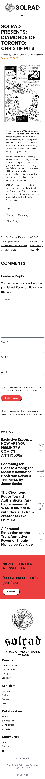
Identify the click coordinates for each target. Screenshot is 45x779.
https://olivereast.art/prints (20, 174)
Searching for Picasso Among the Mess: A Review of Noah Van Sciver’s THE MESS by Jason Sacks (17, 474)
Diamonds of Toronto (17, 215)
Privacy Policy (22, 774)
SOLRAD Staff (17, 54)
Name (4, 342)
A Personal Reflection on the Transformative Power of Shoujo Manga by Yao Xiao (17, 536)
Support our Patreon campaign (24, 191)
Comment (6, 299)
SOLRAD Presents (35, 54)
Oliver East (12, 221)
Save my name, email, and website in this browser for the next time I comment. (23, 389)
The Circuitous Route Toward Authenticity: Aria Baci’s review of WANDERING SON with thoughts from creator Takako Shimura (17, 506)
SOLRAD (28, 8)
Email (4, 357)
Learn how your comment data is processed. (22, 414)
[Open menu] (22, 15)
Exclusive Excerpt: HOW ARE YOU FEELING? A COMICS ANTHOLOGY (16, 447)
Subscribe (11, 592)
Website (5, 372)
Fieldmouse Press (27, 765)
